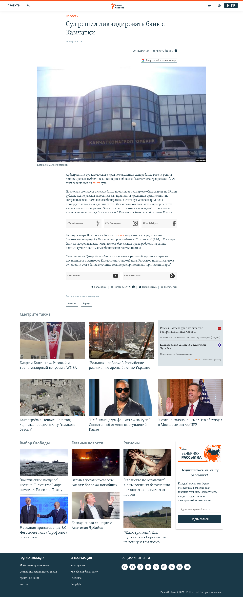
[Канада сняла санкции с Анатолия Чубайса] (96, 505)
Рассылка (76, 578)
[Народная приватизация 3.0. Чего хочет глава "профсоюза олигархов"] (44, 510)
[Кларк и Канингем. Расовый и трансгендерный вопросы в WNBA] (52, 340)
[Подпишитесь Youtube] (148, 567)
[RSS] (171, 567)
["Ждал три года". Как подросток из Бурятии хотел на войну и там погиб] (147, 514)
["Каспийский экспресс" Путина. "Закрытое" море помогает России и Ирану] (44, 462)
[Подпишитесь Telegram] (156, 567)
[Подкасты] (179, 567)
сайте (96, 183)
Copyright (76, 584)
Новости (72, 16)
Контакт (24, 584)
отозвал (119, 235)
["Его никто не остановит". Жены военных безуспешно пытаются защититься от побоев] (147, 462)
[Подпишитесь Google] (125, 567)
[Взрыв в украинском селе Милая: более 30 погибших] (96, 462)
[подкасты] (219, 5)
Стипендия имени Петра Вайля (38, 572)
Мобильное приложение (34, 565)
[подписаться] (187, 567)
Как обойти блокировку (85, 572)
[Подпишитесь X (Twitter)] (140, 567)
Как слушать (78, 565)
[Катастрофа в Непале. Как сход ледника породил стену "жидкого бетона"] (52, 397)
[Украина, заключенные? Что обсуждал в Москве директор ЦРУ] (190, 397)
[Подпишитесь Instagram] (164, 567)
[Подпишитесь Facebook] (132, 567)
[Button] (141, 51)
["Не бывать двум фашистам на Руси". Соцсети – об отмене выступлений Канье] (121, 397)
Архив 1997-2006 (29, 578)
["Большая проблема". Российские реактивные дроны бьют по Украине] (121, 340)
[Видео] (209, 5)
